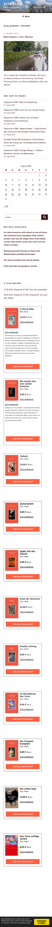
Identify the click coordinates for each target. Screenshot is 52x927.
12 (19, 184)
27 (26, 194)
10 (6, 184)
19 (19, 189)
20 (26, 189)
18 (12, 189)
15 (39, 184)
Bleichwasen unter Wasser (18, 37)
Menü (27, 16)
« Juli (6, 206)
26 (19, 194)
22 (39, 189)
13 (26, 184)
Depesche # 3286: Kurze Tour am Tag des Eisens (24, 109)
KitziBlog (13, 4)
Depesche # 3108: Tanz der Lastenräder (30, 289)
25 (12, 194)
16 (46, 184)
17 (6, 189)
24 (6, 194)
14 (33, 184)
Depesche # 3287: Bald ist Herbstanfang (20, 102)
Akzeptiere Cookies (41, 921)
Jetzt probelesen (26, 322)
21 (33, 189)
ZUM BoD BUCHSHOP (22, 367)
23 (46, 189)
